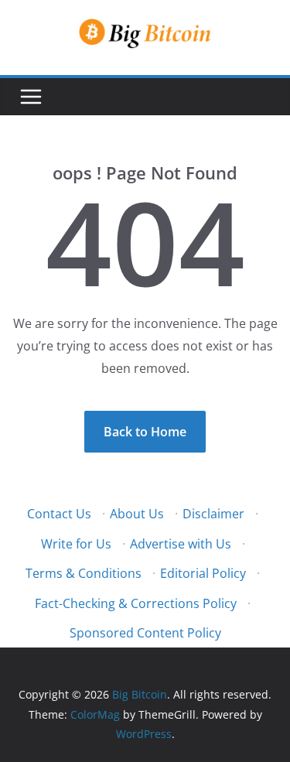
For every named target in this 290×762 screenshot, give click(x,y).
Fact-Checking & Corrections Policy (136, 603)
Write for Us (76, 543)
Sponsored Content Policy (145, 632)
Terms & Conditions (84, 573)
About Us (137, 513)
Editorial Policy (203, 573)
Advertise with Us (180, 543)
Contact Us (59, 513)
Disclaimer (213, 513)
